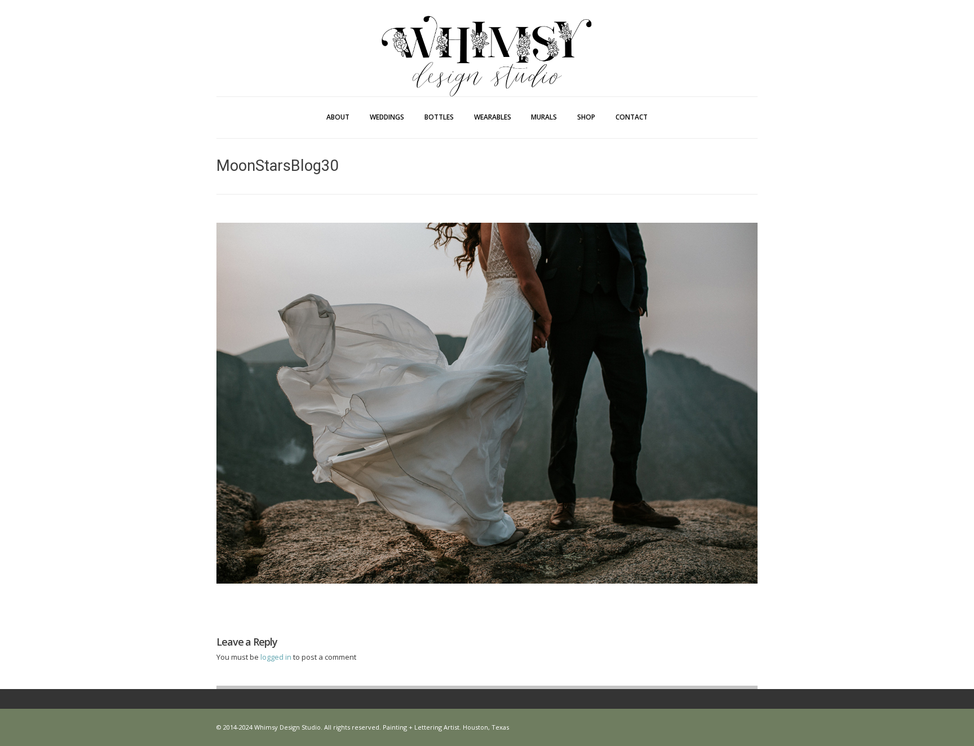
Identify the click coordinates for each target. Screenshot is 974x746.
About (337, 117)
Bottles (439, 117)
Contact (632, 117)
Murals (544, 117)
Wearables (492, 117)
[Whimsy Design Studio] (487, 32)
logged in (276, 657)
